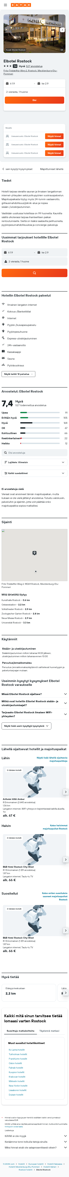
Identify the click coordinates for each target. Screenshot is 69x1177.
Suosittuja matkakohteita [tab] (20, 1030)
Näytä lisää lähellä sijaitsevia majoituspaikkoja (52, 759)
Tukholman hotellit (18, 1054)
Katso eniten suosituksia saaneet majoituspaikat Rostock (54, 896)
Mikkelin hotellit (17, 1081)
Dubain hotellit (16, 1094)
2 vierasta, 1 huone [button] (17, 91)
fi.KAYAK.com (8, 1164)
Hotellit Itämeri (49, 1167)
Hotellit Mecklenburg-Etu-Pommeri (24, 1167)
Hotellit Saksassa (54, 1164)
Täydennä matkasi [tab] (49, 1030)
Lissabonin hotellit (17, 1090)
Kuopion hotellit (16, 1072)
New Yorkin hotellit (18, 1085)
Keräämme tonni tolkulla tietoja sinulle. (26, 1141)
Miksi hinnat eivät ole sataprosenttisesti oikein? (30, 1147)
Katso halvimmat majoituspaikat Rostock (55, 827)
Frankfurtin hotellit (18, 1058)
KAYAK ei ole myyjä (15, 1136)
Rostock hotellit (25, 1169)
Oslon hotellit (15, 1063)
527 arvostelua (34, 66)
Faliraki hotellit (16, 1067)
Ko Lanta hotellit (17, 1049)
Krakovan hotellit (17, 1076)
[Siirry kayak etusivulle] (21, 5)
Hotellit (21, 1164)
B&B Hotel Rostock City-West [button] (18, 866)
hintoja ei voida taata (14, 1126)
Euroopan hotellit (36, 1164)
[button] (5, 5)
